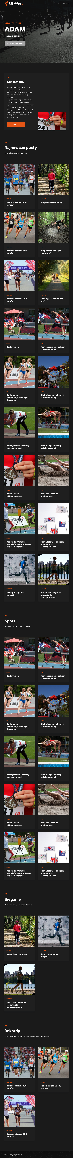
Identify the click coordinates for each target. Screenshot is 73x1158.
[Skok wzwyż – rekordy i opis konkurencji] (53, 422)
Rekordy (9, 199)
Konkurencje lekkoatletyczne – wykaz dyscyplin (18, 397)
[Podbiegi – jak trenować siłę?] (53, 275)
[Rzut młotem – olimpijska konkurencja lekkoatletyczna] (53, 519)
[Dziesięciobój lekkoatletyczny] (19, 470)
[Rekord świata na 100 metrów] (19, 179)
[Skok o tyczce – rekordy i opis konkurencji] (53, 372)
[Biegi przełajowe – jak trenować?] (53, 227)
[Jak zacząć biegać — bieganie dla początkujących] (53, 569)
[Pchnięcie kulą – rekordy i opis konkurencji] (19, 422)
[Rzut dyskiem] (19, 324)
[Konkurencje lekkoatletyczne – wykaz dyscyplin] (19, 372)
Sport (8, 343)
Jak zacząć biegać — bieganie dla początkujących (51, 595)
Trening (43, 247)
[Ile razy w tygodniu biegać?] (19, 569)
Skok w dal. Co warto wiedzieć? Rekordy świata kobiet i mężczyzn (18, 544)
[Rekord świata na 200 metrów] (19, 275)
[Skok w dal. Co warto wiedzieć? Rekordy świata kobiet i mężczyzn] (19, 519)
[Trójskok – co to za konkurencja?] (53, 470)
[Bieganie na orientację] (53, 179)
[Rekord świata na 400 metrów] (19, 227)
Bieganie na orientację (51, 202)
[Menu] (68, 3)
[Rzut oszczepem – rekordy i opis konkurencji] (53, 324)
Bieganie (43, 199)
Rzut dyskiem (13, 347)
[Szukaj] (64, 3)
